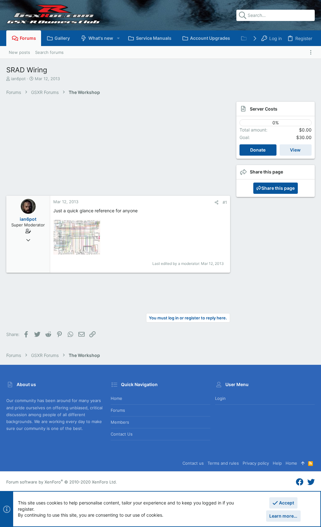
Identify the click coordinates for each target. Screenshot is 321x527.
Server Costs (263, 108)
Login (220, 398)
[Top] (302, 463)
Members (120, 422)
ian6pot (18, 78)
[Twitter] (311, 482)
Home (116, 398)
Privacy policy (256, 463)
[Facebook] (299, 482)
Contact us (122, 434)
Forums (118, 410)
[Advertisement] (118, 149)
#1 (225, 202)
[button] (118, 38)
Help (277, 463)
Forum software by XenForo (61, 481)
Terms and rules (223, 463)
